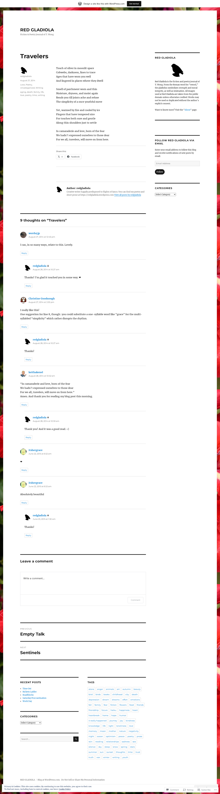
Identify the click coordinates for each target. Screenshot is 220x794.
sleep (107, 747)
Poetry (29, 84)
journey (113, 720)
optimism (111, 736)
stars (132, 747)
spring (124, 747)
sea (134, 741)
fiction (113, 705)
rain (90, 741)
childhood (117, 694)
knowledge (94, 726)
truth (91, 757)
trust (138, 752)
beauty (137, 689)
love (22, 95)
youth (125, 757)
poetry (28, 95)
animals (110, 689)
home (105, 715)
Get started (134, 4)
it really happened (98, 720)
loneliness (121, 726)
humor (122, 715)
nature (122, 731)
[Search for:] (46, 739)
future (105, 710)
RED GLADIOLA (37, 29)
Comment (135, 600)
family (37, 92)
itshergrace (36, 450)
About (187, 110)
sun (102, 752)
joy (121, 720)
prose (139, 736)
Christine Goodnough (42, 298)
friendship (94, 710)
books (106, 694)
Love (22, 84)
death (30, 92)
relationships (112, 741)
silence (92, 747)
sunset (110, 752)
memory (93, 731)
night (91, 736)
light (111, 726)
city (127, 694)
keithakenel (36, 372)
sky (100, 747)
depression (94, 699)
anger (100, 689)
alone (91, 689)
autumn (127, 689)
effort (125, 699)
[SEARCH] (76, 739)
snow (115, 747)
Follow (160, 172)
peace (122, 736)
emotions (135, 699)
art (118, 689)
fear (105, 705)
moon (103, 731)
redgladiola (26, 76)
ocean (100, 736)
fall (90, 705)
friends (140, 705)
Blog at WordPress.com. (49, 780)
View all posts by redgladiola (127, 195)
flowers (123, 705)
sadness (126, 741)
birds (98, 694)
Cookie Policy (65, 789)
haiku (113, 710)
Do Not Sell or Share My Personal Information (83, 780)
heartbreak (94, 715)
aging (23, 92)
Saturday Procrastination (34, 698)
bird (91, 694)
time (34, 95)
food (131, 705)
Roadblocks (28, 695)
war (98, 757)
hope (113, 715)
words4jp (34, 233)
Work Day (27, 701)
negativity (134, 731)
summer (93, 752)
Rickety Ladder (30, 691)
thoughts (120, 752)
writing (41, 95)
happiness (124, 710)
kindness (130, 720)
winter (106, 757)
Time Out (27, 688)
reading (99, 741)
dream (105, 699)
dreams (115, 699)
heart (135, 710)
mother (112, 731)
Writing (39, 88)
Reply (24, 253)
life (42, 92)
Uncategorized (27, 88)
